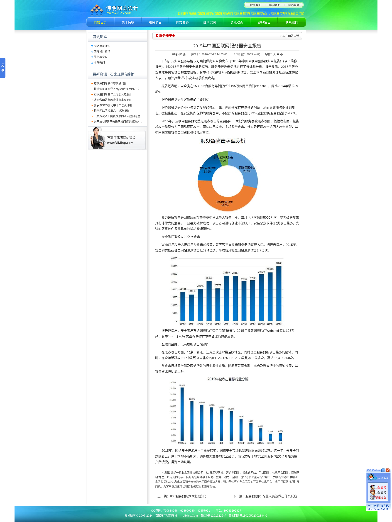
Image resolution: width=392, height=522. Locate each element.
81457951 (203, 510)
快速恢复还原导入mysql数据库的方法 (116, 89)
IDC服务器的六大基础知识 (188, 496)
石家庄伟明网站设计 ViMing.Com (176, 515)
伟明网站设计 (180, 54)
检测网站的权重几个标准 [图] (111, 110)
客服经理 (380, 497)
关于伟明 (128, 22)
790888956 (170, 510)
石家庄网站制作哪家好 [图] (110, 83)
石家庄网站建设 (289, 36)
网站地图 (274, 5)
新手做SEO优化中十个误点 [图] (113, 105)
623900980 (187, 510)
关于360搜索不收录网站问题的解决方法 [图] (120, 121)
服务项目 (155, 22)
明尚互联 (293, 5)
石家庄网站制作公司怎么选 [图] (112, 94)
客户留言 (264, 22)
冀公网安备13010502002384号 (248, 515)
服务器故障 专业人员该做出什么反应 (271, 496)
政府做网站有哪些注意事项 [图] (112, 100)
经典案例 (209, 22)
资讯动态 (236, 22)
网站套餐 (182, 22)
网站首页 (100, 22)
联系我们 (255, 5)
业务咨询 (380, 487)
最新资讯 (100, 74)
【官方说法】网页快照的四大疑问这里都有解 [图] (123, 116)
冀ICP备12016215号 (213, 515)
